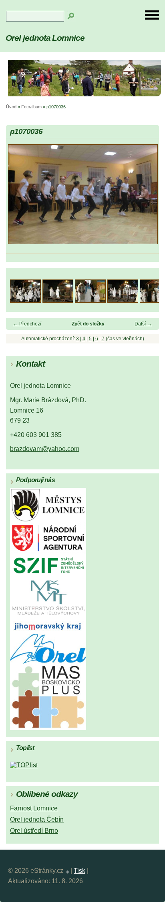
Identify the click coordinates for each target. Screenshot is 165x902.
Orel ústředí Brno (34, 830)
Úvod (11, 106)
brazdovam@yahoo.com (44, 448)
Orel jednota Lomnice (45, 37)
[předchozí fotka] (19, 197)
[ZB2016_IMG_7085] (57, 300)
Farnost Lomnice (34, 808)
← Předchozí (27, 324)
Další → (143, 324)
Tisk (79, 870)
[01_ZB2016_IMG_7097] (25, 300)
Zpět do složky (88, 324)
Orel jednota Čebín (37, 819)
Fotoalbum (31, 106)
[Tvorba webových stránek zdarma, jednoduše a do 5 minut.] (67, 872)
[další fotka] (146, 197)
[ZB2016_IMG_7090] (122, 300)
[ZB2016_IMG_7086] (90, 300)
